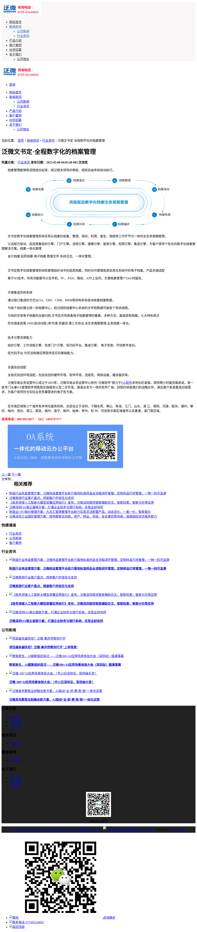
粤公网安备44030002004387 (137, 829)
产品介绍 (15, 40)
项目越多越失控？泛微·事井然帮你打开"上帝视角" (43, 647)
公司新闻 (23, 31)
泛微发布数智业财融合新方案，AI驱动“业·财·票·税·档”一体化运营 (54, 699)
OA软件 (126, 382)
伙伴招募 (15, 49)
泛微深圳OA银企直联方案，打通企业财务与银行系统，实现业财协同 (56, 507)
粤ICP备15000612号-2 (87, 829)
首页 (21, 140)
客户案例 (15, 45)
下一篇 (16, 474)
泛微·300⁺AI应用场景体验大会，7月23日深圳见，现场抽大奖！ (52, 682)
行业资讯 (23, 36)
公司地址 (23, 59)
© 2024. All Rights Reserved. (28, 829)
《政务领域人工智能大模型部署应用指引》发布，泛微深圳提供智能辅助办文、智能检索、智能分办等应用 (81, 502)
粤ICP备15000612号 (59, 829)
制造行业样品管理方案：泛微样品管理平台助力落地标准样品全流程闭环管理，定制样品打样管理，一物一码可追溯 (87, 493)
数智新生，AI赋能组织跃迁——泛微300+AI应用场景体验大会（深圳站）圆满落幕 (65, 664)
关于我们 (15, 54)
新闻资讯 (15, 26)
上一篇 (6, 474)
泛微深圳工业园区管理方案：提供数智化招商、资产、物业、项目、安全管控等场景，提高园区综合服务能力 (83, 516)
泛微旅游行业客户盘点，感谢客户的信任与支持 (41, 498)
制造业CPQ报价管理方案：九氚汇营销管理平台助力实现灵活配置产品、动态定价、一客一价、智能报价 (80, 512)
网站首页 (15, 22)
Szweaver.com (179, 829)
